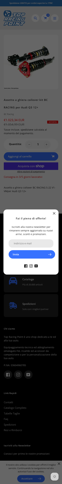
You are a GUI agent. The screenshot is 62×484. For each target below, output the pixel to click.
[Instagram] (31, 265)
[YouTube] (36, 265)
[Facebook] (26, 265)
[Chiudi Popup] (54, 213)
